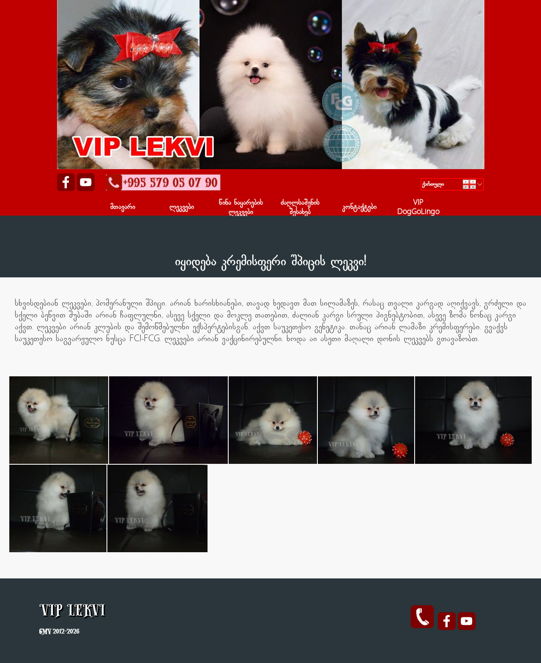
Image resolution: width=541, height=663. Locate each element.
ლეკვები (181, 207)
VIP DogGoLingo (418, 208)
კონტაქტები (359, 207)
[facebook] (66, 182)
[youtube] (86, 182)
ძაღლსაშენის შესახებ (300, 208)
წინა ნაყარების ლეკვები (241, 208)
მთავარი (122, 207)
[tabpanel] (270, 254)
